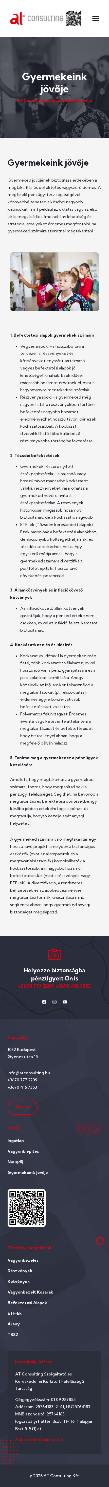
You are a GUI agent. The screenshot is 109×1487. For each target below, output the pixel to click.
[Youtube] (64, 1002)
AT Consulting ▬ (33, 100)
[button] (95, 18)
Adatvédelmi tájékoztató (40, 1439)
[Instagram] (54, 1002)
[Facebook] (44, 1002)
